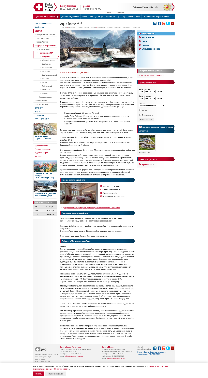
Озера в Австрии (45, 97)
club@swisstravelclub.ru (74, 356)
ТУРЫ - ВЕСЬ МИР (42, 119)
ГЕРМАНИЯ (39, 115)
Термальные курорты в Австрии (109, 27)
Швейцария (39, 27)
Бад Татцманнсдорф (49, 75)
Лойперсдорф (47, 86)
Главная (64, 27)
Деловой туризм (69, 16)
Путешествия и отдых (45, 16)
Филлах (45, 93)
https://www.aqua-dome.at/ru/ (151, 75)
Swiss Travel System (91, 16)
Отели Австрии (42, 100)
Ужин (144, 110)
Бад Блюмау (46, 64)
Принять (39, 373)
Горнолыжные (44, 49)
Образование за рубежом (155, 16)
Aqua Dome (146, 164)
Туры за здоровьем (43, 149)
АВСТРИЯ (38, 31)
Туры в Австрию (43, 38)
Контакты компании (43, 23)
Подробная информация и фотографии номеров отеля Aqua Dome (92, 207)
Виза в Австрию (42, 104)
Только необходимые (55, 373)
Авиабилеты (111, 16)
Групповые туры (41, 145)
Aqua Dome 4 (144, 152)
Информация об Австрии (46, 34)
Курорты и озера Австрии (46, 45)
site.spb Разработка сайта (144, 348)
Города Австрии (42, 42)
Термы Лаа (46, 89)
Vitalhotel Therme (48, 60)
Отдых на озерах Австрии (41, 154)
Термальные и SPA (46, 53)
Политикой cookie (61, 369)
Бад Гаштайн (47, 67)
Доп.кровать (147, 115)
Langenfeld (46, 56)
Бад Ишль (46, 71)
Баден (44, 82)
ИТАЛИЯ (38, 111)
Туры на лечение (130, 16)
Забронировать (146, 120)
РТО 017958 (156, 354)
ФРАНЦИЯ (39, 108)
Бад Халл (45, 78)
